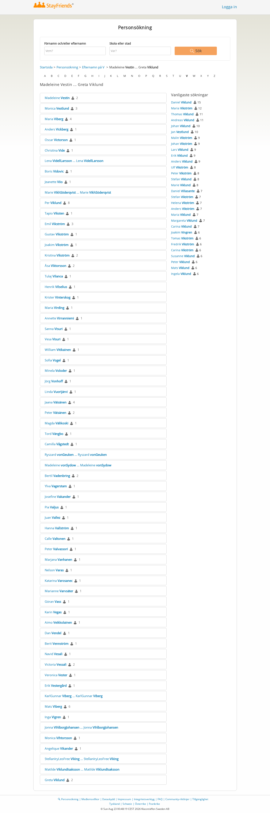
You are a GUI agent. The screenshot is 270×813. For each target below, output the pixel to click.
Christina (55, 150)
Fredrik (182, 244)
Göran (53, 601)
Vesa (53, 339)
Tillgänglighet (200, 799)
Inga (53, 717)
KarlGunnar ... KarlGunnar (74, 696)
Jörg (54, 381)
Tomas (182, 238)
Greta (55, 780)
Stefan (181, 179)
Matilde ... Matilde (82, 769)
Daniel (181, 102)
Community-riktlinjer (177, 799)
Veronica (56, 675)
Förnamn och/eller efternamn (65, 43)
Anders (56, 129)
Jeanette (54, 182)
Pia (52, 507)
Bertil (57, 476)
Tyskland (114, 804)
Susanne (183, 256)
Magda (56, 423)
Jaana (55, 402)
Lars (179, 150)
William (58, 349)
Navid (53, 654)
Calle (55, 538)
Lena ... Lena (74, 161)
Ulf (179, 167)
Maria (54, 119)
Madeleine (57, 98)
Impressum (124, 799)
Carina (181, 226)
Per (53, 203)
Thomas (182, 114)
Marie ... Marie (78, 192)
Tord (54, 434)
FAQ (160, 799)
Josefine (58, 496)
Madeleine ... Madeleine (78, 465)
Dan (53, 633)
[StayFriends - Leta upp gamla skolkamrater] (53, 5)
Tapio (54, 213)
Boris (54, 171)
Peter (55, 412)
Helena (182, 203)
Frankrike (154, 804)
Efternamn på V (93, 67)
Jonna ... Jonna (81, 727)
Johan (180, 126)
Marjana (58, 559)
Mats (53, 706)
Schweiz (127, 804)
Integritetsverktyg (144, 799)
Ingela (181, 274)
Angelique (59, 748)
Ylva (56, 486)
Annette (59, 318)
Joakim (57, 245)
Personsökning (67, 67)
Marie (181, 185)
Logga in (229, 6)
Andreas (182, 120)
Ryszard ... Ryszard (76, 454)
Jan (180, 132)
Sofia (53, 360)
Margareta (184, 221)
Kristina (57, 255)
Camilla (57, 444)
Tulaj (54, 276)
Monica (57, 108)
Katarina (59, 580)
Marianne (59, 591)
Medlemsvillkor (90, 799)
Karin (53, 612)
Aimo (58, 622)
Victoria (55, 664)
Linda (56, 392)
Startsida (46, 67)
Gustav (57, 234)
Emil (55, 224)
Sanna (54, 329)
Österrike (140, 804)
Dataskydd (108, 799)
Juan (52, 517)
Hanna (57, 528)
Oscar (56, 140)
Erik (56, 685)
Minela (56, 370)
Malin (181, 138)
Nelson (54, 570)
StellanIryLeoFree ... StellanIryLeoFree (82, 759)
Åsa (55, 265)
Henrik (56, 287)
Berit (57, 643)
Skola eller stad (120, 43)
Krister (57, 297)
